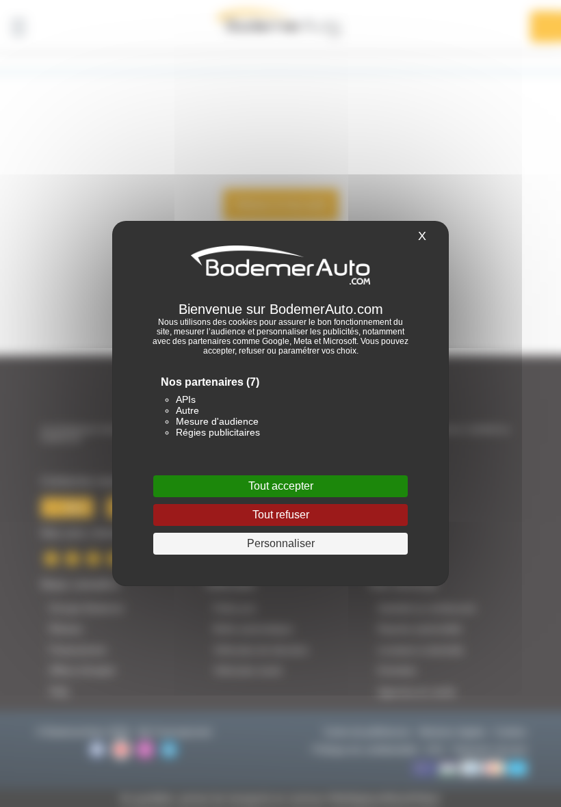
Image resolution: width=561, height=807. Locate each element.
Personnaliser (281, 543)
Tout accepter (280, 486)
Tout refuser (280, 514)
